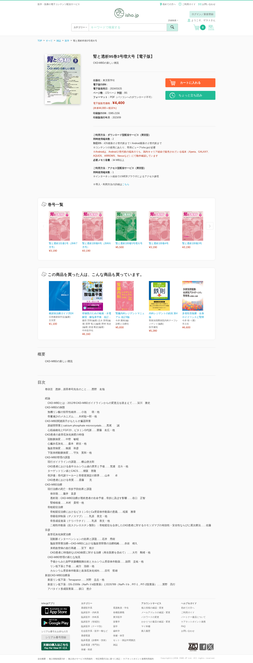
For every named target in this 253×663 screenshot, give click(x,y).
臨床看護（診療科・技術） (94, 640)
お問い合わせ (208, 4)
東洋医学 (117, 617)
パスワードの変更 (150, 617)
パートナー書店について (193, 617)
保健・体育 (118, 635)
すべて (49, 40)
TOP (40, 40)
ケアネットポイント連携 (193, 621)
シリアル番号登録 (55, 637)
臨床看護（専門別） (91, 645)
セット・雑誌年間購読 (124, 640)
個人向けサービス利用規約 (80, 659)
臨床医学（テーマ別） (92, 626)
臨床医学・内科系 (90, 612)
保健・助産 (86, 649)
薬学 (115, 626)
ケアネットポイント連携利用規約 (138, 659)
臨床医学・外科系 (90, 617)
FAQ (183, 626)
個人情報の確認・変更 (152, 608)
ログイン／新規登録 (202, 14)
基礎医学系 (86, 608)
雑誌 (58, 40)
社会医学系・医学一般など (94, 631)
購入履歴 (145, 631)
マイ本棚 (145, 626)
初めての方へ (169, 4)
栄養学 (116, 621)
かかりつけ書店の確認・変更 (155, 621)
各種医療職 (118, 612)
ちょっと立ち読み (190, 95)
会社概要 (42, 659)
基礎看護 (85, 635)
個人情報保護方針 (57, 659)
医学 (67, 40)
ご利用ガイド (189, 4)
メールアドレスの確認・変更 (155, 612)
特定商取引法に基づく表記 (108, 659)
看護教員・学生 (121, 608)
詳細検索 (172, 20)
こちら (125, 184)
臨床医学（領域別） (91, 621)
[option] (65, 232)
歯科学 (116, 631)
